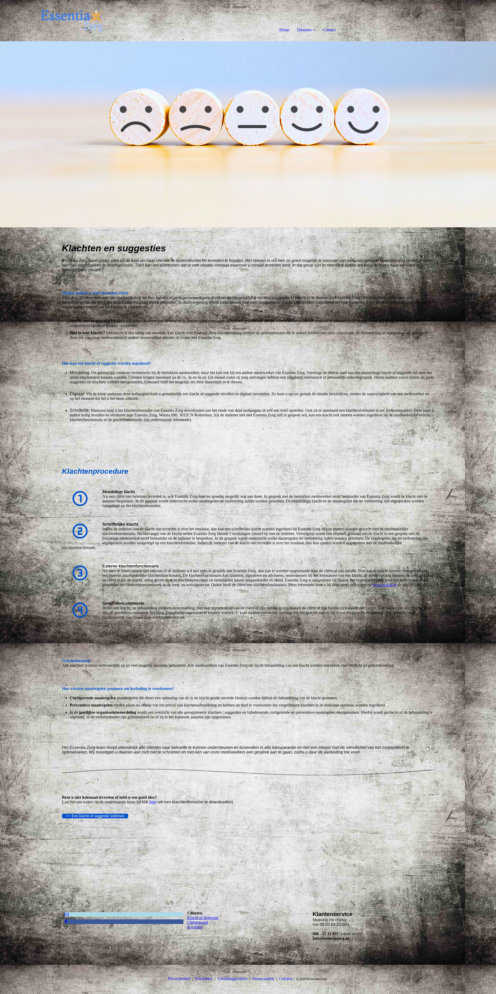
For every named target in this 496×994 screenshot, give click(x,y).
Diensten (304, 30)
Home (284, 30)
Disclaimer (204, 978)
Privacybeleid (179, 978)
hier (152, 802)
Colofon (285, 978)
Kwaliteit (194, 927)
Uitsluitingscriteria (232, 978)
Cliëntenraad (197, 922)
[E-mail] (67, 914)
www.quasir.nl (384, 585)
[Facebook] (66, 921)
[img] (59, 20)
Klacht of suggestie (203, 917)
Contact (329, 30)
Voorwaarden (263, 978)
